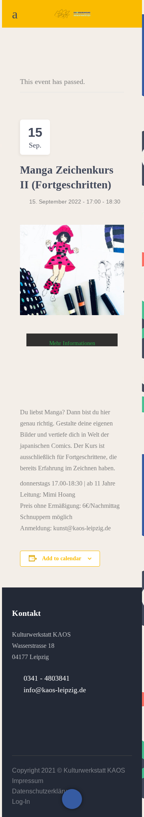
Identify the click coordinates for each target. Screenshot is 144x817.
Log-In (21, 801)
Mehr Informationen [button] (72, 343)
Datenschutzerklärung (43, 791)
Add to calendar (61, 558)
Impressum (27, 780)
